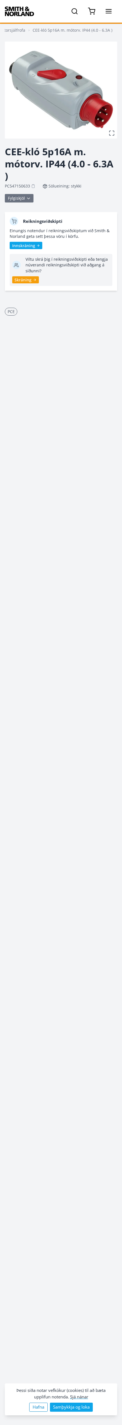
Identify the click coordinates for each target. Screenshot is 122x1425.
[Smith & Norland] (19, 11)
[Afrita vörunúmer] (33, 186)
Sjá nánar (79, 1397)
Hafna (38, 1407)
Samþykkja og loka (71, 1407)
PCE (11, 311)
